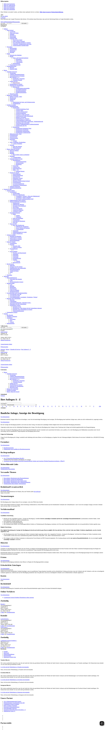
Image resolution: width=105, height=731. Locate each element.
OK (2, 14)
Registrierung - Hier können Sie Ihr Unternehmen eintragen (27, 308)
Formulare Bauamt (17, 80)
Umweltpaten (19, 62)
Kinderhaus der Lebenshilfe (22, 123)
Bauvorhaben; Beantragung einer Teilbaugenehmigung (17, 482)
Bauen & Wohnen (14, 150)
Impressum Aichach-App (10, 657)
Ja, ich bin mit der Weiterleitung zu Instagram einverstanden (15, 692)
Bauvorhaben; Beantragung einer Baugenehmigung (16, 478)
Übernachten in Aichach (16, 239)
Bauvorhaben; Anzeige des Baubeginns (13, 479)
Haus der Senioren (17, 146)
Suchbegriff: (4, 403)
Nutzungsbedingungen (18, 311)
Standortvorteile (10, 283)
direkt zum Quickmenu (9, 4)
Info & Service (10, 264)
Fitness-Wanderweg (18, 233)
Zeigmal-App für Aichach (16, 266)
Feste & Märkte (13, 251)
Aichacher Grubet (17, 211)
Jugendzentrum (13, 136)
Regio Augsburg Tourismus (10, 705)
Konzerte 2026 (16, 246)
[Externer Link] (54, 715)
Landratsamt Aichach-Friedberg (11, 704)
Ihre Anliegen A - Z (14, 77)
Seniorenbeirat (16, 63)
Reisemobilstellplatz (15, 240)
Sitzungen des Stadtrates (16, 55)
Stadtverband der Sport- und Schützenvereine (24, 102)
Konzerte (12, 244)
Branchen (12, 300)
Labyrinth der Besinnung (19, 221)
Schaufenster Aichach (15, 305)
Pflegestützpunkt (17, 147)
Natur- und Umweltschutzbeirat (20, 58)
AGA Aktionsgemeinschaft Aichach (12, 701)
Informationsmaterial (15, 269)
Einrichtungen (13, 288)
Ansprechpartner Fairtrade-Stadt (20, 45)
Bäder (6, 22)
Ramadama (18, 59)
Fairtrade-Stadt (13, 38)
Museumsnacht (16, 262)
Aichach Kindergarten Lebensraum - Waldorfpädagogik (29, 121)
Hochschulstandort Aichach (16, 282)
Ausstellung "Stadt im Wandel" (23, 197)
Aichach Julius (19, 110)
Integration (12, 139)
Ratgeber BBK (13, 69)
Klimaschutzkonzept (18, 175)
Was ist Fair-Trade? (17, 40)
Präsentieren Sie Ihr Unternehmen (18, 304)
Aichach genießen (11, 235)
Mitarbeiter (12, 51)
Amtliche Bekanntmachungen (17, 74)
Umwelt (12, 322)
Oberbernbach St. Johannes (22, 118)
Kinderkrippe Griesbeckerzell (23, 132)
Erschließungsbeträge (21, 89)
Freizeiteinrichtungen (15, 212)
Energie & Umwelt (14, 172)
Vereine (12, 100)
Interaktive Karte (17, 306)
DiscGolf (15, 222)
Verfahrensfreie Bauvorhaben (8, 469)
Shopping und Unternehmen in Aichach (22, 309)
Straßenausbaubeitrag (21, 92)
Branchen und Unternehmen (14, 298)
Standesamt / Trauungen (19, 78)
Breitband (12, 156)
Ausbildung (9, 318)
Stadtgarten (15, 230)
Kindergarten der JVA (21, 125)
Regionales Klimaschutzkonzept (11, 707)
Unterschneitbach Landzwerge (23, 120)
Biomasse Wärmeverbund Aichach (21, 181)
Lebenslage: (3, 404)
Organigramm (13, 49)
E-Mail (2, 612)
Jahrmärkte (15, 254)
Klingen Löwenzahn (21, 117)
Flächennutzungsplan (21, 161)
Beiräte (11, 56)
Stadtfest (15, 259)
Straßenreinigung (17, 179)
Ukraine (15, 141)
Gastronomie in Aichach (16, 237)
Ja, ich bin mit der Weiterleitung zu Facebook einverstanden (15, 679)
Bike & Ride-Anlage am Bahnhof (21, 154)
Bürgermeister (13, 48)
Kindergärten (16, 107)
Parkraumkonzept (17, 168)
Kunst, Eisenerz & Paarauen (23, 228)
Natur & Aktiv (13, 223)
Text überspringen (5, 416)
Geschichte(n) (13, 192)
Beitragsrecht (16, 87)
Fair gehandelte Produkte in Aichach (22, 42)
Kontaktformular (11, 612)
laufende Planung (20, 171)
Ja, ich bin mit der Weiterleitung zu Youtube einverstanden (15, 667)
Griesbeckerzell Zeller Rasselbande (24, 116)
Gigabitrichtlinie (17, 157)
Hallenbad (18, 217)
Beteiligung (19, 164)
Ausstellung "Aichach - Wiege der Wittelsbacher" (28, 196)
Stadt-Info (12, 265)
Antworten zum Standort (16, 279)
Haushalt (12, 52)
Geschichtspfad (19, 229)
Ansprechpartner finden (6, 344)
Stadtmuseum (16, 203)
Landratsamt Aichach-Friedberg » (9, 640)
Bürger (5, 70)
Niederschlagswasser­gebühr (23, 88)
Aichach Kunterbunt (21, 113)
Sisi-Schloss (16, 207)
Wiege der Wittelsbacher (19, 194)
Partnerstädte (13, 37)
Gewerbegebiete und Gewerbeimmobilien (17, 293)
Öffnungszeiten (16, 22)
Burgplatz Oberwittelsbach (19, 206)
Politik (8, 53)
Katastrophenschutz (11, 66)
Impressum (6, 653)
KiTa (11, 320)
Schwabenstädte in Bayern (10, 708)
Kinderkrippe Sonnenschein (23, 131)
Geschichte (12, 31)
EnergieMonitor (17, 174)
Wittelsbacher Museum (18, 204)
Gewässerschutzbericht (18, 183)
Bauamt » (3, 604)
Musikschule (13, 98)
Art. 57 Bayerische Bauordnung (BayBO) (14, 458)
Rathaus (6, 29)
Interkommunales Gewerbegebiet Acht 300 (14, 702)
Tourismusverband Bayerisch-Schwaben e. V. (15, 709)
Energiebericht (16, 176)
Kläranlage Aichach (18, 178)
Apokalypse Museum (18, 210)
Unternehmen (13, 301)
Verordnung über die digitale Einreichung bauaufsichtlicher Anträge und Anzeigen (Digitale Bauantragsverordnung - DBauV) (34, 461)
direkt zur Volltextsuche (9, 5)
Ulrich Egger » (4, 627)
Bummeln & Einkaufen (15, 236)
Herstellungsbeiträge (21, 91)
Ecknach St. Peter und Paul (22, 114)
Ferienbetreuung (14, 135)
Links (11, 280)
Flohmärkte (15, 255)
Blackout (12, 67)
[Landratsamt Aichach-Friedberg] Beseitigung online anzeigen (19, 597)
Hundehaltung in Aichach (16, 84)
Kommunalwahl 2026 (15, 64)
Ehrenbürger (13, 35)
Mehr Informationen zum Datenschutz (10, 20)
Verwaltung (9, 46)
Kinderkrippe (16, 127)
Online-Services (14, 81)
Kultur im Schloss (17, 247)
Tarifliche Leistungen (12, 316)
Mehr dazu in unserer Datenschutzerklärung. (51, 12)
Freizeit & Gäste (8, 189)
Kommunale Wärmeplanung (20, 185)
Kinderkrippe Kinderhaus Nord (23, 128)
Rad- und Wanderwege (18, 225)
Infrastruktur (13, 287)
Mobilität (12, 153)
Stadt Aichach (10, 30)
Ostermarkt (15, 257)
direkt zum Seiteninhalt (9, 9)
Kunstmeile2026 (17, 258)
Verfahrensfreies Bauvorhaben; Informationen (15, 483)
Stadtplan (10, 22)
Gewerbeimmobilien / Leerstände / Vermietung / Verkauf (23, 297)
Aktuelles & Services (12, 71)
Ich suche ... (3, 23)
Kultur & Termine (11, 241)
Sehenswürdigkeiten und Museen (18, 201)
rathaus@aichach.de (5, 340)
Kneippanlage (16, 219)
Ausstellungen (13, 243)
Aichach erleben (11, 190)
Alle (100, 406)
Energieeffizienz (17, 182)
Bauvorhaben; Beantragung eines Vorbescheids (15, 481)
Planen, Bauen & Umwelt (13, 149)
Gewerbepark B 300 (15, 295)
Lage (11, 284)
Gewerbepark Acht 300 (15, 294)
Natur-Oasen (19, 60)
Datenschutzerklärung (9, 654)
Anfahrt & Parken (14, 271)
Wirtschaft (6, 276)
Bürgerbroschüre (14, 93)
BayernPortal (37, 491)
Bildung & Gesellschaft (12, 95)
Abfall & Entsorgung (15, 186)
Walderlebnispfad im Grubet (20, 232)
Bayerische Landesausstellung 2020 (24, 199)
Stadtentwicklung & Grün (16, 158)
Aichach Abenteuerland (21, 111)
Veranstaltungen (14, 248)
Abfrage (18, 261)
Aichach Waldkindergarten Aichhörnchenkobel (27, 124)
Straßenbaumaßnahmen (15, 188)
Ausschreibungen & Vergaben (17, 76)
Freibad (18, 215)
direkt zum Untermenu (9, 8)
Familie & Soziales (11, 105)
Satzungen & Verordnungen (16, 85)
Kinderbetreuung (14, 106)
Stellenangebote (10, 323)
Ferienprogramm (14, 138)
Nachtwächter (16, 193)
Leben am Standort (14, 290)
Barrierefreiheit (7, 655)
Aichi (11, 272)
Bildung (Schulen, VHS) (16, 96)
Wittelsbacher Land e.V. (9, 711)
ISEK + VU (16, 170)
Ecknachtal (15, 165)
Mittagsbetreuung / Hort (15, 134)
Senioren (12, 145)
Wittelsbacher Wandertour (22, 226)
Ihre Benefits (10, 315)
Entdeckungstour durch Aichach (17, 200)
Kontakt (6, 651)
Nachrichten (13, 73)
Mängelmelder (16, 82)
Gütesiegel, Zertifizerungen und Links (22, 44)
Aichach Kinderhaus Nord (22, 109)
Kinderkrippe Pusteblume (22, 129)
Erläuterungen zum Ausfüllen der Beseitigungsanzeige (17, 449)
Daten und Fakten (14, 33)
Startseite (3, 349)
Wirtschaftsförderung (12, 277)
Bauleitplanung (16, 160)
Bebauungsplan (20, 163)
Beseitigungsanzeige (9, 447)
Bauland (12, 152)
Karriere (6, 313)
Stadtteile (12, 34)
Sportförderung (16, 103)
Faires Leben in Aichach (19, 41)
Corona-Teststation (17, 143)
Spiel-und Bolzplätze (18, 218)
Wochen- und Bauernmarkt (19, 253)
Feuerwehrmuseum (17, 208)
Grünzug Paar (16, 167)
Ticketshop (9, 275)
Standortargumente (14, 291)
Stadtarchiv (12, 99)
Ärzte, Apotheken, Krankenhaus (18, 142)
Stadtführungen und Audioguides (18, 268)
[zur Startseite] (4, 16)
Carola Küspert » (5, 619)
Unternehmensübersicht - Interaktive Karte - (20, 302)
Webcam (3, 22)
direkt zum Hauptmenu (9, 6)
